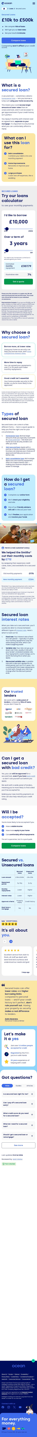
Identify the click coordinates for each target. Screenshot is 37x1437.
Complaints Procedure (26, 1376)
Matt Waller (18, 1159)
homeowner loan (8, 98)
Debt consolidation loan (15, 459)
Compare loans (18, 40)
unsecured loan (14, 440)
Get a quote (18, 282)
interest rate (21, 630)
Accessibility (24, 1374)
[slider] (7, 228)
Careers (10, 1374)
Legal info (4, 1379)
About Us (4, 1374)
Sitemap (17, 1374)
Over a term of (14, 236)
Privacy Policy (5, 1376)
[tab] (7, 1086)
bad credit (31, 776)
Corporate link (26, 1379)
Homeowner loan (12, 436)
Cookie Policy (15, 1376)
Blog (33, 1379)
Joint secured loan (13, 447)
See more (18, 1145)
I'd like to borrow (15, 215)
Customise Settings (14, 1379)
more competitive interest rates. (17, 352)
